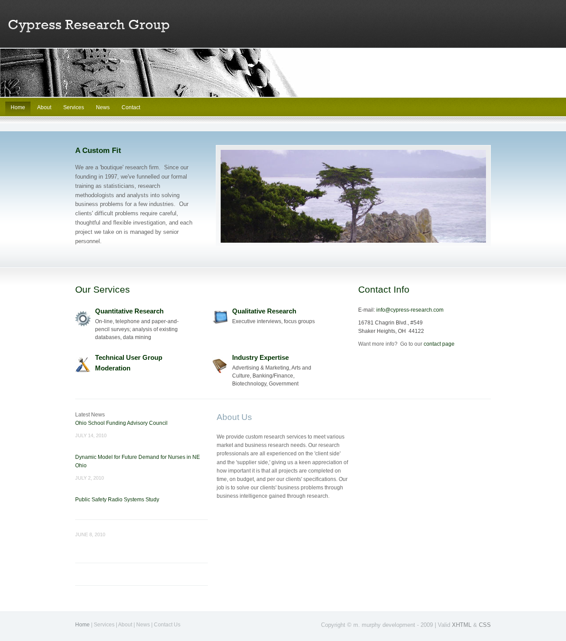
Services (73, 107)
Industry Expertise (260, 357)
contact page (439, 344)
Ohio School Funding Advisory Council (121, 423)
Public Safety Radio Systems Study (117, 499)
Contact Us (167, 625)
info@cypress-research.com (410, 310)
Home (18, 107)
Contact (131, 107)
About (45, 107)
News (103, 107)
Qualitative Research (264, 311)
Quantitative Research (129, 311)
